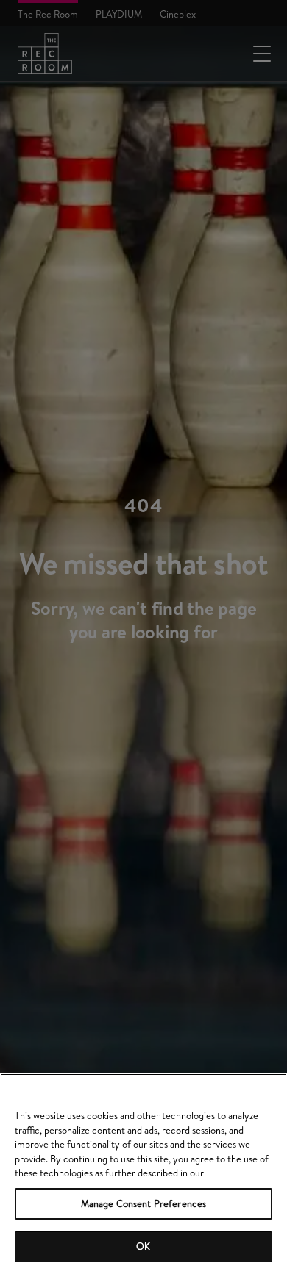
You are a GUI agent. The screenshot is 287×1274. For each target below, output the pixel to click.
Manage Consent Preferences (143, 1203)
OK (143, 1246)
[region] (143, 1173)
